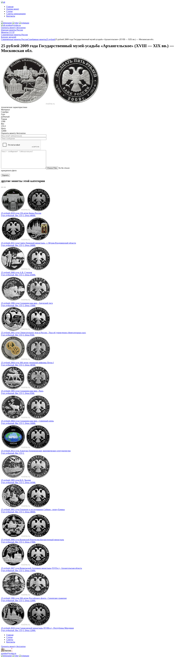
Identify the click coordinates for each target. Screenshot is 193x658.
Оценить (5, 175)
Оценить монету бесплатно (13, 27)
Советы (9, 639)
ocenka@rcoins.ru (8, 653)
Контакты (10, 16)
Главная (9, 7)
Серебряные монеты (37, 39)
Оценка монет (12, 9)
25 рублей (50, 39)
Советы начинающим (16, 14)
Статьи (9, 11)
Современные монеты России (14, 39)
